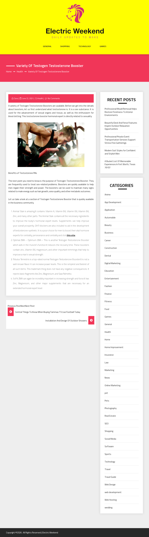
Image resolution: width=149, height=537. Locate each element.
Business (109, 232)
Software (109, 446)
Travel (107, 469)
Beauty (108, 225)
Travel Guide (110, 477)
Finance (108, 294)
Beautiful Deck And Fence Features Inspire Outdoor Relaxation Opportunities (121, 126)
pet (106, 393)
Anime (108, 194)
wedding (108, 507)
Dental (108, 255)
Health (40, 98)
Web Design (110, 484)
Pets (107, 400)
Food (107, 309)
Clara (16, 98)
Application (110, 210)
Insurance (109, 354)
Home (107, 339)
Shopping (65, 46)
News (107, 377)
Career (108, 240)
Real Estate (110, 415)
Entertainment (112, 278)
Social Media (110, 438)
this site (71, 235)
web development (113, 492)
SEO (107, 423)
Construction (111, 248)
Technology (84, 46)
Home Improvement (114, 347)
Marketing (109, 370)
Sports (108, 454)
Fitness (108, 301)
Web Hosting (111, 499)
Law (106, 362)
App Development (113, 202)
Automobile (110, 217)
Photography (111, 408)
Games (103, 46)
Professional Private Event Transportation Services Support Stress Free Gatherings (120, 140)
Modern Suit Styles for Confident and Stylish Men (120, 152)
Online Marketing (112, 385)
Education (109, 271)
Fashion (108, 286)
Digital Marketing (112, 263)
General (47, 46)
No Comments (54, 98)
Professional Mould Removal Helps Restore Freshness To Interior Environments (121, 112)
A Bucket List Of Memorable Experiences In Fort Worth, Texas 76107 (120, 164)
